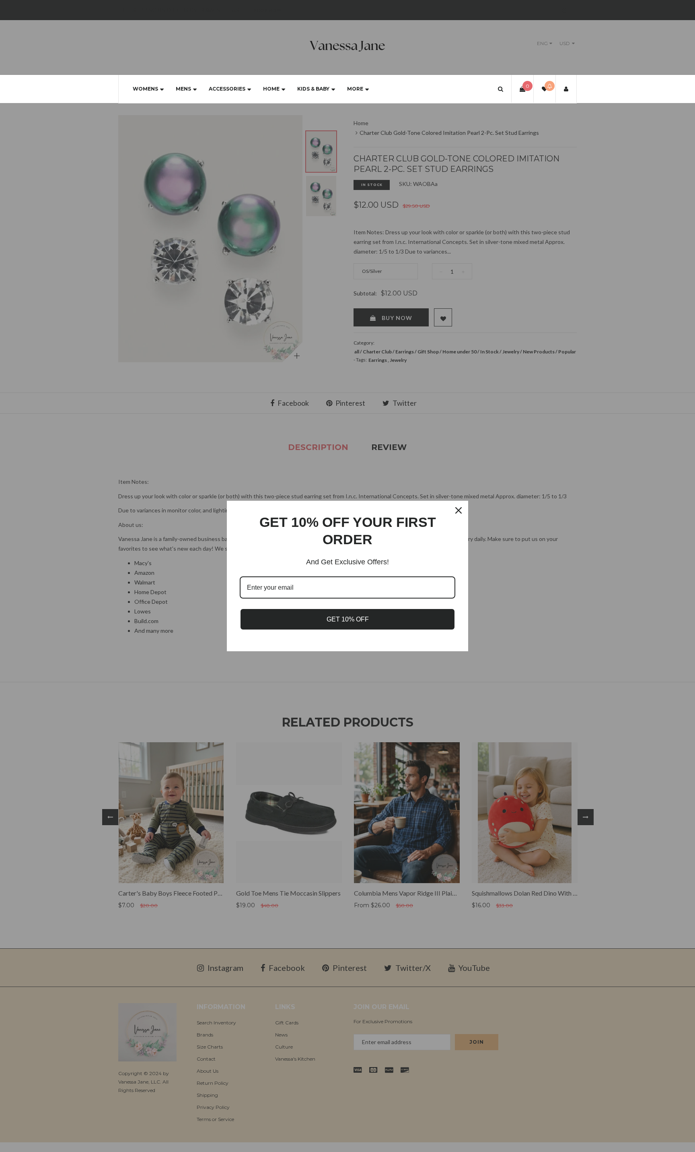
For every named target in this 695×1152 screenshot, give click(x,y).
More (355, 89)
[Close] (458, 510)
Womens (145, 89)
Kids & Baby (313, 89)
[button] (500, 89)
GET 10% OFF (348, 619)
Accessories (227, 89)
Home (271, 89)
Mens (183, 89)
